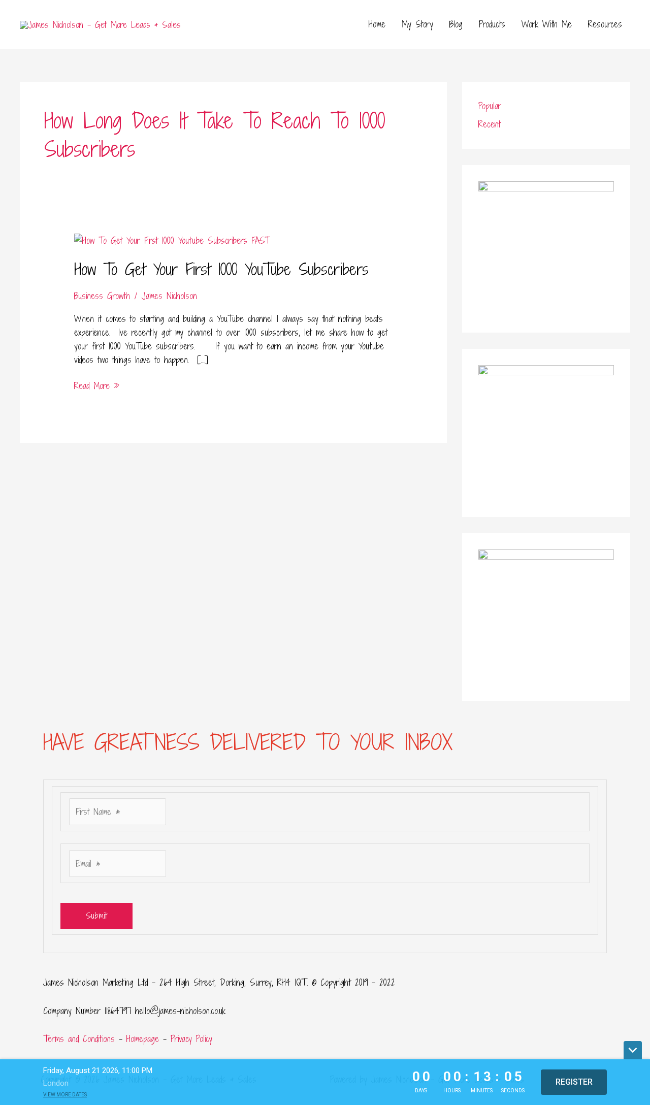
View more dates (65, 1094)
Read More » (96, 385)
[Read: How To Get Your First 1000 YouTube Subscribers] (172, 239)
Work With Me (547, 24)
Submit (96, 915)
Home (377, 24)
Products (492, 24)
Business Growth (102, 296)
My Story (417, 24)
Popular (489, 106)
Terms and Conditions (79, 1039)
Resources (605, 24)
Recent (489, 124)
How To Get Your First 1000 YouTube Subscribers (221, 269)
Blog (456, 24)
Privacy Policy (191, 1039)
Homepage (142, 1039)
